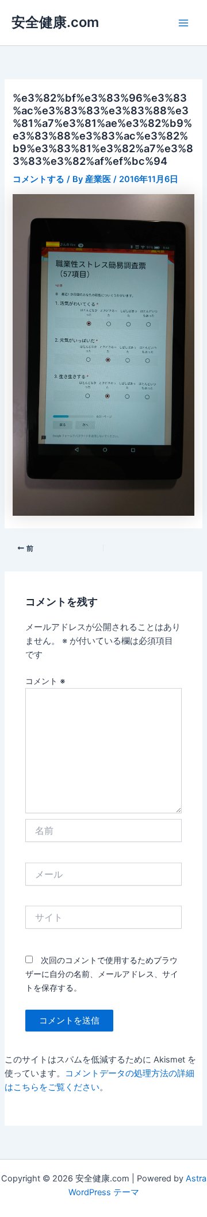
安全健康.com (55, 22)
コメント (45, 681)
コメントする (38, 179)
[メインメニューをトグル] (183, 23)
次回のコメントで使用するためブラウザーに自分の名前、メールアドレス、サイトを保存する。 (101, 973)
